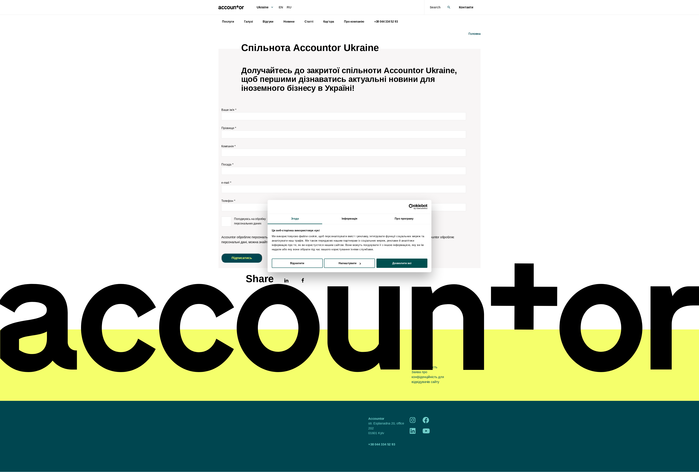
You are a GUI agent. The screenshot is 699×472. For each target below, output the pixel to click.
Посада (226, 164)
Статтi (309, 21)
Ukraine (262, 7)
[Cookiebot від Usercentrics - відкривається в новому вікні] (411, 206)
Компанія (227, 146)
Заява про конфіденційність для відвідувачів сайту (428, 377)
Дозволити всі (401, 263)
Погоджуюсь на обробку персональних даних (250, 221)
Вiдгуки (268, 21)
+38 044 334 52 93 (386, 21)
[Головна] (231, 7)
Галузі (248, 21)
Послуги (228, 21)
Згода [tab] (295, 218)
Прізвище (227, 128)
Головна (475, 33)
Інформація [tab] (349, 218)
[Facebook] (425, 421)
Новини (289, 21)
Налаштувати (347, 263)
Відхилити (297, 263)
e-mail (225, 182)
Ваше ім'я (227, 109)
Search (435, 7)
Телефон (227, 200)
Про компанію (354, 21)
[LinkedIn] (413, 432)
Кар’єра (328, 21)
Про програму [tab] (404, 218)
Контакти (466, 7)
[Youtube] (426, 432)
